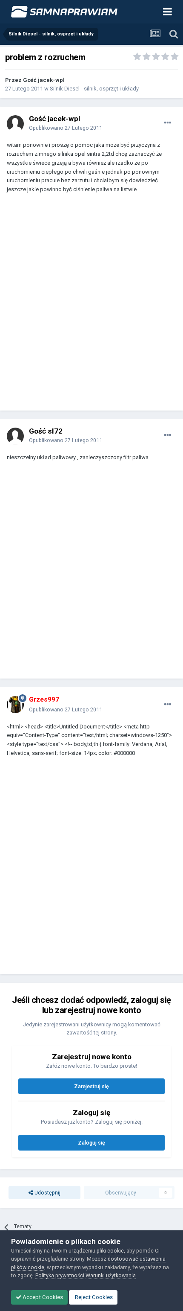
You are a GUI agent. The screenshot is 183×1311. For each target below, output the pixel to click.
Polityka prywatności (59, 1275)
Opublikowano (65, 128)
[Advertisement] (91, 306)
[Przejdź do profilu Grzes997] (15, 704)
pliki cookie (110, 1250)
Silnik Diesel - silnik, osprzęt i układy (94, 88)
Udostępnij (46, 1192)
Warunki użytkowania (111, 1275)
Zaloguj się (91, 1142)
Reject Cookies (93, 1297)
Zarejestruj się (91, 1086)
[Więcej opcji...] (167, 123)
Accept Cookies (42, 1297)
